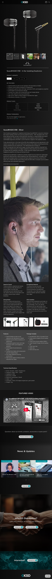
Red (25, 79)
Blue (20, 79)
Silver (10, 79)
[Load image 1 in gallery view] (10, 56)
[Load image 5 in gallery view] (30, 56)
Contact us (32, 560)
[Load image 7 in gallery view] (43, 56)
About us (17, 527)
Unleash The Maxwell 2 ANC (9, 474)
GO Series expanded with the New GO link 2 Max (27, 475)
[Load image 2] (16, 56)
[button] (2, 2)
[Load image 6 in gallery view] (37, 56)
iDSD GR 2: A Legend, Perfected (42, 475)
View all (25, 486)
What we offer (31, 527)
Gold (15, 79)
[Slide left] (4, 56)
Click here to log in (11, 118)
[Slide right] (47, 56)
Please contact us (25, 436)
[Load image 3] (23, 56)
